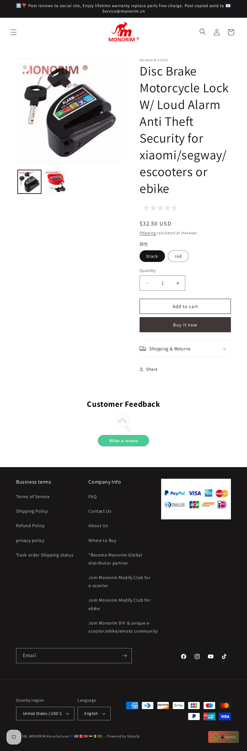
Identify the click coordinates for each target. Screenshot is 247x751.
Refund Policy (30, 525)
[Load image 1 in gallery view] (29, 182)
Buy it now (185, 325)
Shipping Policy (32, 511)
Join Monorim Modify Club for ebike (119, 604)
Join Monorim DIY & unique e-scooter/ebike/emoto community (123, 627)
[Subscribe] (124, 655)
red (178, 256)
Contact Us (99, 511)
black (152, 256)
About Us (98, 525)
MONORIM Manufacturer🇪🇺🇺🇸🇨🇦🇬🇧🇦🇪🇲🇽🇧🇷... (67, 736)
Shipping (148, 232)
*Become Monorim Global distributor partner (115, 559)
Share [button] (152, 369)
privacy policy (30, 540)
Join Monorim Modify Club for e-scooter (119, 581)
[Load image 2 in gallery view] (56, 182)
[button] (13, 32)
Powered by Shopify (123, 736)
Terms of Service (33, 496)
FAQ (92, 496)
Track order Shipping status (44, 555)
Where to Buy (102, 540)
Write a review (123, 440)
